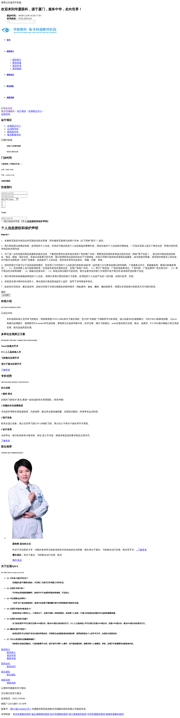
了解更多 (5, 370)
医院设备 (16, 63)
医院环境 (16, 65)
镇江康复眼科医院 (78, 714)
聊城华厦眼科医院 (115, 714)
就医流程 (10, 97)
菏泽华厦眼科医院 (96, 714)
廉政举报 (11, 658)
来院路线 (16, 68)
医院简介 (10, 51)
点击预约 (6, 295)
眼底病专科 (13, 132)
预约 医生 (17, 560)
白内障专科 (13, 129)
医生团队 (10, 86)
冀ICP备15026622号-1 (20, 709)
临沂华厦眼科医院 (59, 714)
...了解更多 (141, 550)
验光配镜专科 (14, 135)
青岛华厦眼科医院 (22, 714)
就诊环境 (11, 655)
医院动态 (10, 75)
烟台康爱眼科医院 (41, 714)
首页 (8, 40)
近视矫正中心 (35, 111)
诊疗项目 (21, 111)
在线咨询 (5, 114)
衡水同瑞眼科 (8, 111)
